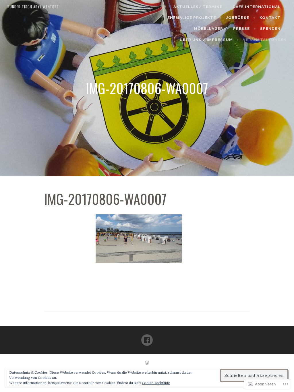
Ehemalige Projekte (191, 17)
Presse (241, 28)
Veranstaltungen (265, 40)
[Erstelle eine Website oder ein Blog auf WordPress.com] (147, 363)
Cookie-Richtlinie (156, 383)
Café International (257, 7)
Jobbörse (237, 17)
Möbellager (208, 28)
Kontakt (270, 17)
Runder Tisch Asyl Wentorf (33, 6)
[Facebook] (147, 337)
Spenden (270, 28)
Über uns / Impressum (206, 40)
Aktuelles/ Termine (197, 7)
